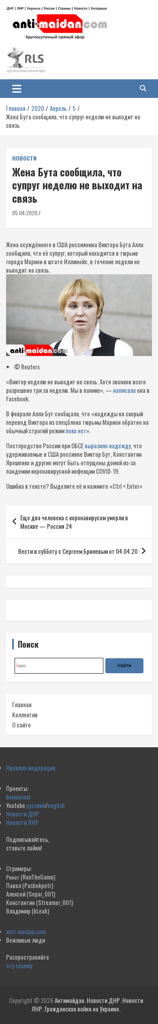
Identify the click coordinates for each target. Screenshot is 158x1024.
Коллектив (25, 714)
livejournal (18, 796)
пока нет (76, 430)
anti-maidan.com (26, 931)
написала (124, 390)
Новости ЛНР (22, 822)
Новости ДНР (22, 813)
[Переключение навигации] (17, 88)
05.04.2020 (24, 212)
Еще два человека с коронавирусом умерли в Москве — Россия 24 (74, 521)
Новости (24, 158)
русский (35, 805)
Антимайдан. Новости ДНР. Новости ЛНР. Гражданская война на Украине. (87, 1004)
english (56, 805)
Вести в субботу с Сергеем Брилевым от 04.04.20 (78, 551)
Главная (22, 704)
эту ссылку (19, 965)
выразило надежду (108, 445)
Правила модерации (30, 767)
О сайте (21, 724)
